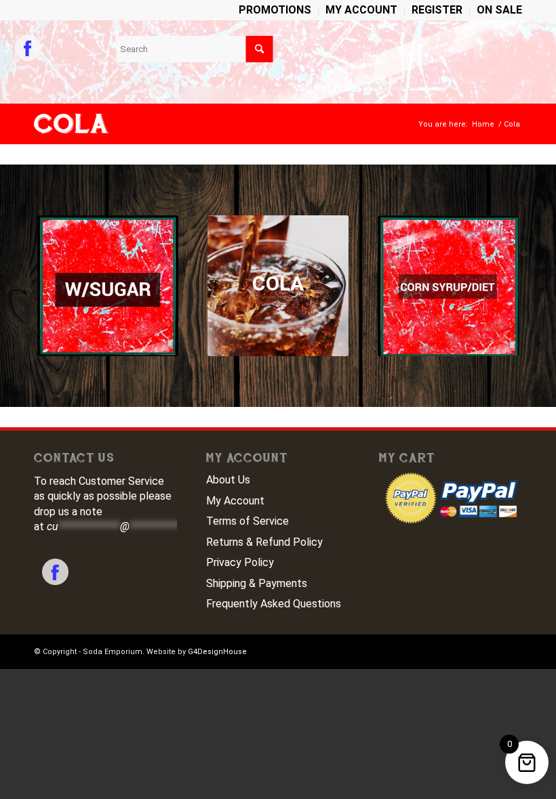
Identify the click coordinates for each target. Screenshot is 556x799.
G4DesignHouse (217, 651)
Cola (71, 124)
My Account (235, 500)
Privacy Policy (240, 562)
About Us (228, 479)
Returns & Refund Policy (264, 542)
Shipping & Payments (256, 583)
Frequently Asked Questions (273, 603)
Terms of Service (247, 521)
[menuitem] (275, 11)
